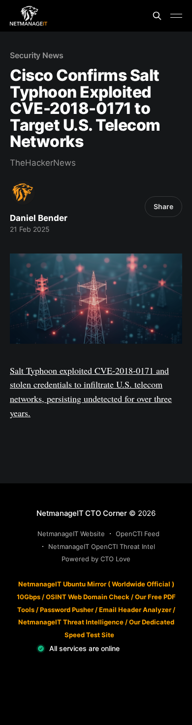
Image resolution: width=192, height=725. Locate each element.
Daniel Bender (38, 218)
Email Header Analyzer (135, 610)
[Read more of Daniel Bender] (23, 193)
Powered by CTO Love (96, 559)
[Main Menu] (176, 15)
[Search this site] (157, 16)
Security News (37, 55)
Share (163, 206)
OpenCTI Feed (138, 534)
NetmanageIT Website (71, 534)
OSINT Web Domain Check (87, 597)
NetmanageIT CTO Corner (81, 513)
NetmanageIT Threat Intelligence (71, 622)
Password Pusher (67, 610)
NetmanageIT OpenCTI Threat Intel (101, 546)
